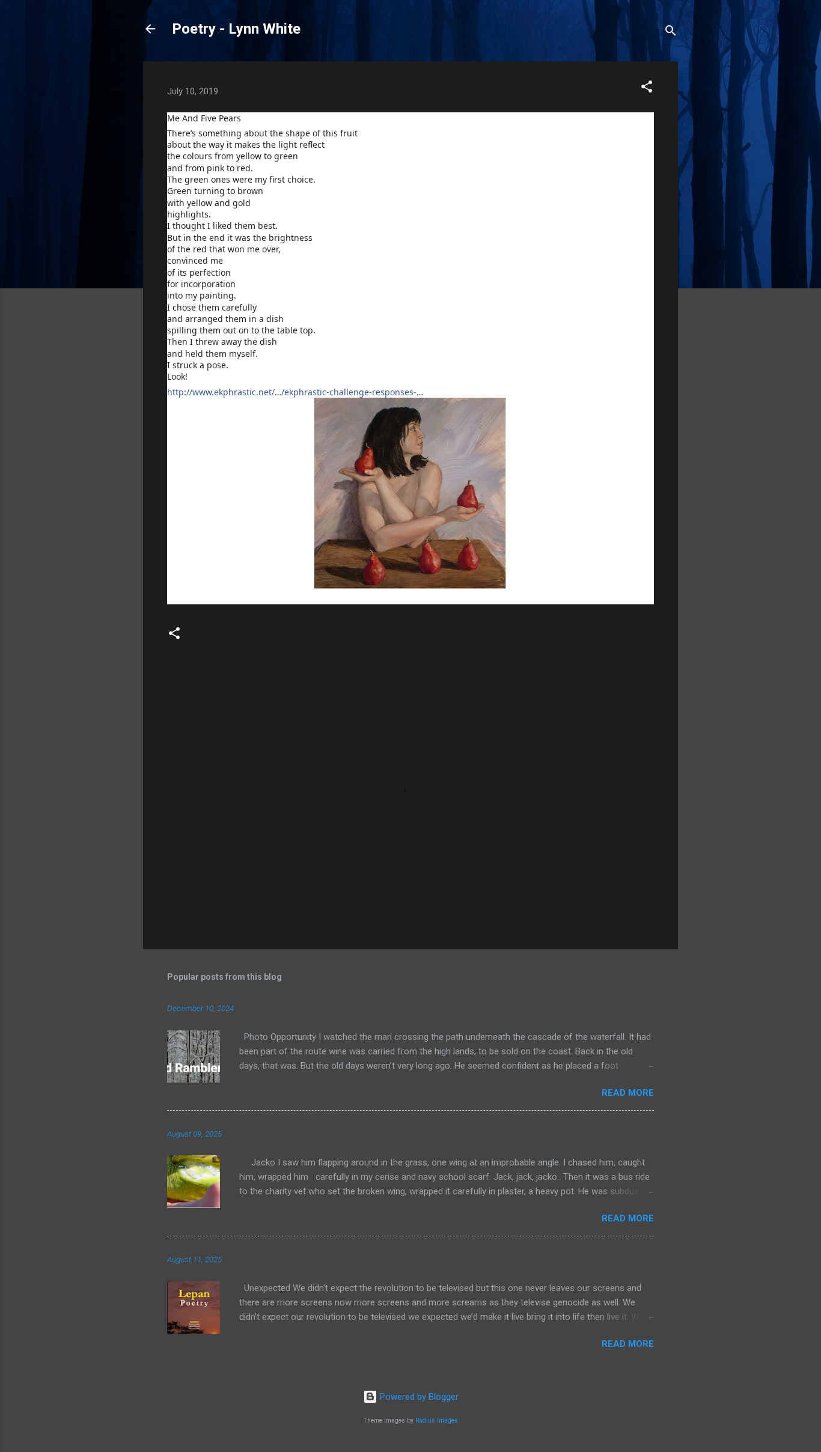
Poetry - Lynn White (236, 28)
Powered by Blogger (418, 1396)
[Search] (671, 32)
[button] (646, 88)
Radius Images (436, 1420)
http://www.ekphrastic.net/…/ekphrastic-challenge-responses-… (295, 392)
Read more (628, 1092)
